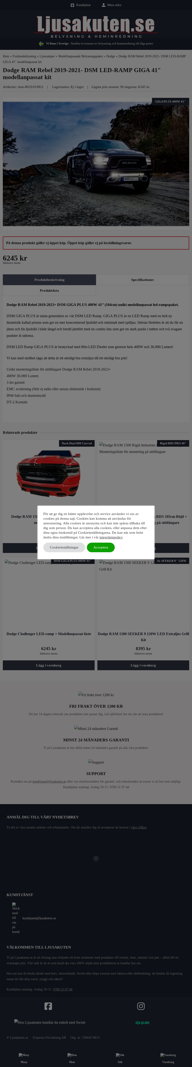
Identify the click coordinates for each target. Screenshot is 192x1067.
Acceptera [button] (100, 547)
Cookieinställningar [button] (64, 547)
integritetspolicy (111, 537)
